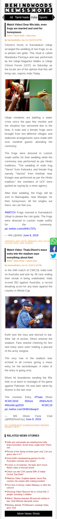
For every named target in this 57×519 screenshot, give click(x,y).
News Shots (19, 36)
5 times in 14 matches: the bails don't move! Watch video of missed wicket (27, 466)
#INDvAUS (45, 401)
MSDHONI (45, 425)
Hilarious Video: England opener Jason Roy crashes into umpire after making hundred (26, 479)
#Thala (38, 397)
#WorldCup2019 (14, 405)
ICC (6, 425)
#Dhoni (29, 401)
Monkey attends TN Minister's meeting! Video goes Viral (27, 506)
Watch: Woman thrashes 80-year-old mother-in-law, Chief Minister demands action (28, 499)
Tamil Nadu (22, 17)
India (34, 17)
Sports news (31, 261)
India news (31, 36)
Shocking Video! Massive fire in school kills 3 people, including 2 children (27, 493)
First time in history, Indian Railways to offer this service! (29, 486)
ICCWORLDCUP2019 (31, 425)
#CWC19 (47, 405)
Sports (43, 17)
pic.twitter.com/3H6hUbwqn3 (21, 409)
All (11, 17)
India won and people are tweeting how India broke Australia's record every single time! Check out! (29, 445)
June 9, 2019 (33, 419)
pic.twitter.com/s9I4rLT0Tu (20, 228)
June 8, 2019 (30, 235)
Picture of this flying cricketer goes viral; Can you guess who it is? (29, 452)
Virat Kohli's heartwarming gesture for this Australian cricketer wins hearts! (26, 459)
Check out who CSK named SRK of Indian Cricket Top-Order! (26, 473)
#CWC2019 (11, 401)
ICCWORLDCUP (15, 425)
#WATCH (10, 212)
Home (9, 36)
